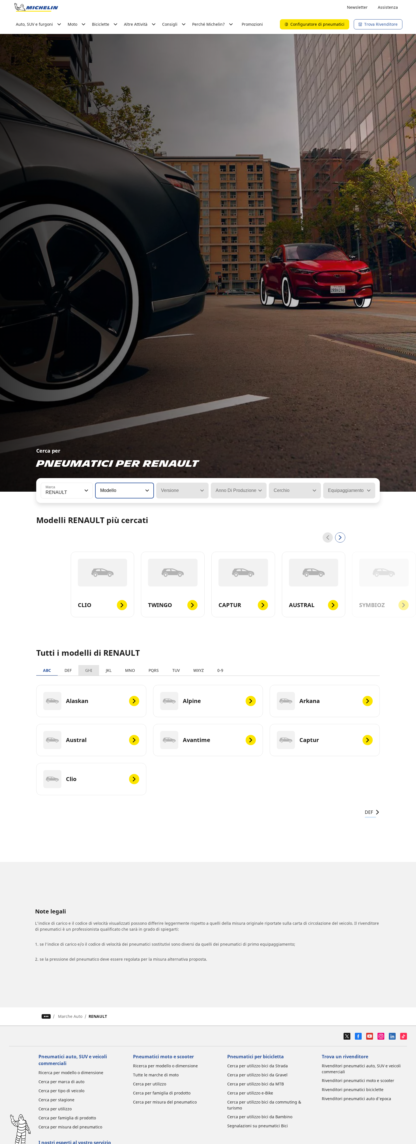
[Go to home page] (36, 7)
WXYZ (198, 670)
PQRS (154, 670)
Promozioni (252, 24)
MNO (130, 670)
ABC (47, 670)
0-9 (220, 670)
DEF (68, 670)
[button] (85, 490)
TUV (176, 670)
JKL (108, 670)
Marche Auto (70, 1016)
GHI (88, 670)
